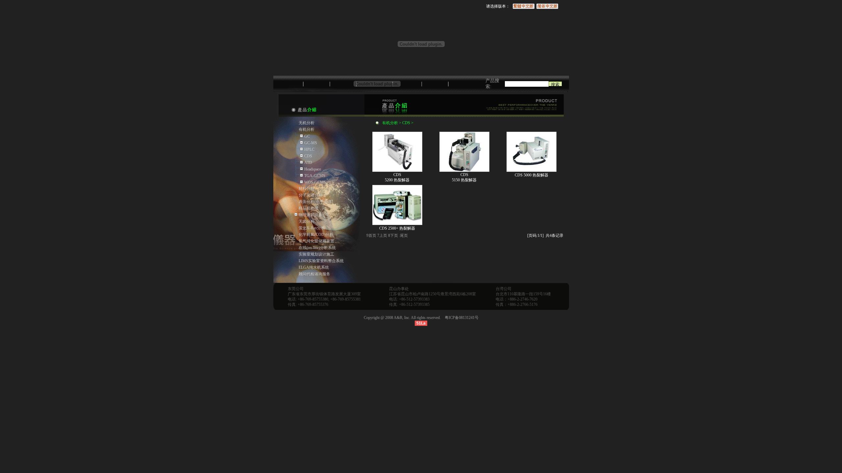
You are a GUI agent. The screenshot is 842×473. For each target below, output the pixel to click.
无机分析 (306, 123)
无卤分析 (306, 221)
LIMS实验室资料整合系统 (321, 261)
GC (307, 136)
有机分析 (306, 129)
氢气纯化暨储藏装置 (316, 241)
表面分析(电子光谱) (316, 201)
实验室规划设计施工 (316, 254)
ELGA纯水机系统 (314, 267)
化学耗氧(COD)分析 (316, 234)
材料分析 (306, 188)
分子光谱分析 (310, 195)
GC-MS (310, 143)
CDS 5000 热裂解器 (531, 175)
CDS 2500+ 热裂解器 (397, 228)
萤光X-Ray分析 (312, 228)
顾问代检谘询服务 (314, 274)
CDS (308, 156)
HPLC (309, 149)
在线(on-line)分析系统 (317, 247)
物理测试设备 (310, 215)
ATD (308, 162)
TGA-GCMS (314, 175)
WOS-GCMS (315, 182)
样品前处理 (308, 208)
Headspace (312, 169)
